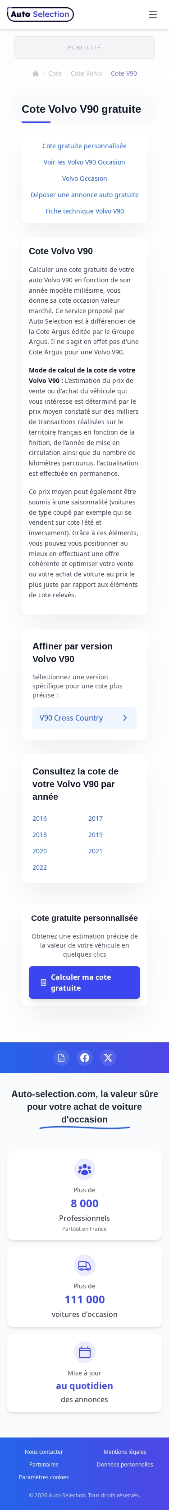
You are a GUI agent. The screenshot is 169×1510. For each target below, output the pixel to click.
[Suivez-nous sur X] (108, 1058)
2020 (39, 851)
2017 (95, 818)
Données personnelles (125, 1464)
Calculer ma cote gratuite (81, 982)
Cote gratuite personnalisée (84, 146)
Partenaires (44, 1464)
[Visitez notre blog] (61, 1058)
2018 (39, 834)
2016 (39, 818)
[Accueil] (35, 73)
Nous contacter (44, 1451)
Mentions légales (125, 1451)
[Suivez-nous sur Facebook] (85, 1058)
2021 (95, 851)
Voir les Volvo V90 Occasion (84, 162)
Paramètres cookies (44, 1477)
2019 (95, 834)
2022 (39, 867)
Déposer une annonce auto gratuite (85, 194)
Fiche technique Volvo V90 (85, 211)
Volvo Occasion (84, 178)
